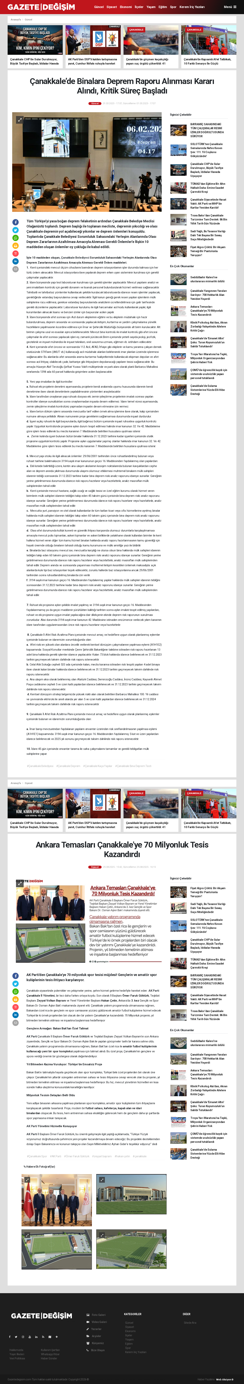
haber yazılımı (98, 1379)
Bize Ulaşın (98, 1350)
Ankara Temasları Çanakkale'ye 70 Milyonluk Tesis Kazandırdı (206, 310)
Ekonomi (126, 7)
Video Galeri (99, 1322)
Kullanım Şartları (50, 1350)
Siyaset (112, 7)
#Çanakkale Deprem (68, 766)
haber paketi (113, 1379)
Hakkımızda (16, 1350)
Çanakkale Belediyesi (75, 257)
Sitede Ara (190, 1322)
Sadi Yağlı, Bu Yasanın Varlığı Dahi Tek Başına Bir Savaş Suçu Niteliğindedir (208, 235)
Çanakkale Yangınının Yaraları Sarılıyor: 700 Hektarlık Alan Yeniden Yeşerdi (208, 294)
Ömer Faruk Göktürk (76, 1036)
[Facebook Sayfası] (11, 1336)
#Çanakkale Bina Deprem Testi (133, 766)
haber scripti (129, 1379)
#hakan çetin (122, 1156)
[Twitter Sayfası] (17, 1336)
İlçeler (139, 7)
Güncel (99, 7)
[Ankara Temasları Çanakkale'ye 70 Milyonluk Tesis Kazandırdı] (87, 920)
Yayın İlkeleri (17, 1354)
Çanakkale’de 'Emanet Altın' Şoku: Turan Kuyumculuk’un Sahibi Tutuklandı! (207, 342)
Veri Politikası (17, 1358)
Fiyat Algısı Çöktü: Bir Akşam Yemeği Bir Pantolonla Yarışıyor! (208, 251)
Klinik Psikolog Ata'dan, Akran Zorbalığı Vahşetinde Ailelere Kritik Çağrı (208, 326)
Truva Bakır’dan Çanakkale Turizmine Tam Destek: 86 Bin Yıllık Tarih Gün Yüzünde (208, 219)
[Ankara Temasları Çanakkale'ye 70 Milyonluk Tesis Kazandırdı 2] (131, 1193)
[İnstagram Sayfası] (24, 1336)
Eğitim (163, 7)
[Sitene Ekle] (58, 1336)
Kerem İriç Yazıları (192, 7)
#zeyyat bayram (102, 1156)
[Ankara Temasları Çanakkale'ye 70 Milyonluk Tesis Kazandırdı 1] (57, 1200)
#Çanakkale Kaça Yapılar (97, 766)
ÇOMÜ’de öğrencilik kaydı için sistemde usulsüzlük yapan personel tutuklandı (208, 374)
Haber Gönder (49, 1358)
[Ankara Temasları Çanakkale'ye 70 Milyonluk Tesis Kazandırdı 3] (57, 1249)
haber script (160, 1379)
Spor (173, 7)
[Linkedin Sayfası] (38, 1336)
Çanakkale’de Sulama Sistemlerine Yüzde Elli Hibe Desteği (207, 389)
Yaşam (151, 7)
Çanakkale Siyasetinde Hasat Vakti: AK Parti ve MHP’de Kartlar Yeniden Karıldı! (208, 203)
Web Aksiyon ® (225, 1379)
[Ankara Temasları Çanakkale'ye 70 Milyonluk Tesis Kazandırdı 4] (131, 1248)
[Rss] (44, 1336)
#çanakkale (139, 1156)
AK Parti (153, 990)
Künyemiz (97, 1343)
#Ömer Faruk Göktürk (76, 1156)
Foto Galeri (98, 1314)
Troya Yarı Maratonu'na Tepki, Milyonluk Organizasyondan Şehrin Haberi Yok (208, 358)
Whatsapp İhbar (50, 1354)
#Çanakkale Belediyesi (40, 766)
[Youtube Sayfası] (31, 1336)
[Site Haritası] (51, 1336)
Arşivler (96, 1336)
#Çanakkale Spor (37, 1156)
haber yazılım (144, 1379)
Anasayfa (16, 19)
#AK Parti (55, 1156)
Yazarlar (96, 1329)
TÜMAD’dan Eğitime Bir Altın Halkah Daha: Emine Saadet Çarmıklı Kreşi (207, 187)
